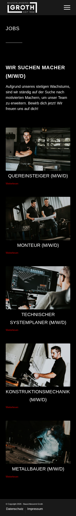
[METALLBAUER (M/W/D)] (38, 442)
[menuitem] (56, 7)
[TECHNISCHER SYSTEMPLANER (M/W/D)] (38, 288)
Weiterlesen (12, 183)
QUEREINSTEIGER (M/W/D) (38, 175)
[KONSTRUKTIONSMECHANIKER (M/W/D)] (38, 365)
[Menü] (65, 7)
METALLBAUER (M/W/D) (38, 468)
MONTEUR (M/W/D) (38, 245)
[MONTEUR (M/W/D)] (38, 218)
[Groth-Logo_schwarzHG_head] (31, 7)
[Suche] (56, 7)
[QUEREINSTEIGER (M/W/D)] (38, 149)
